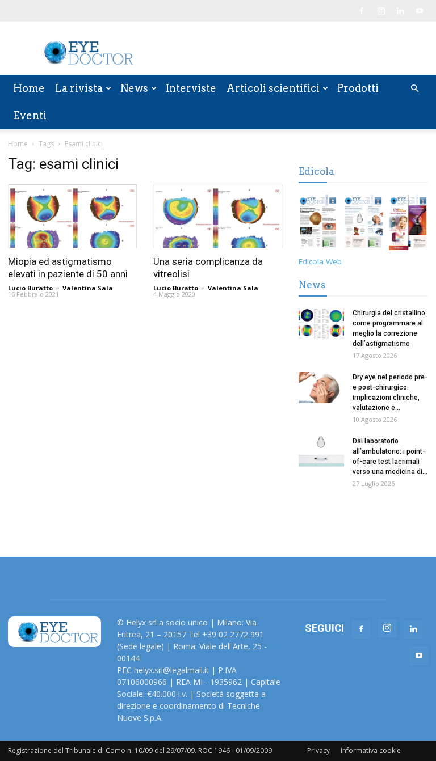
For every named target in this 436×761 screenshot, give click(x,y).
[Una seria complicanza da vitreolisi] (218, 216)
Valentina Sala (87, 288)
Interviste (191, 88)
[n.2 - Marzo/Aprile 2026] (408, 224)
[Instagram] (380, 11)
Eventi (30, 115)
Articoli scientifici (273, 88)
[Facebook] (361, 11)
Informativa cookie (371, 750)
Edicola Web (320, 261)
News (134, 88)
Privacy (318, 750)
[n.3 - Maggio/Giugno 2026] (363, 224)
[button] (414, 88)
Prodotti (358, 88)
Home (29, 88)
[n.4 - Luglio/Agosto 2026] (318, 224)
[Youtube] (419, 11)
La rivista (79, 88)
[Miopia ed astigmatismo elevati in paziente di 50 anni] (72, 216)
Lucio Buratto (30, 288)
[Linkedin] (400, 11)
